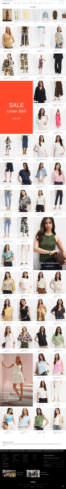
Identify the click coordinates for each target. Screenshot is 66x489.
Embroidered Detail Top (25, 295)
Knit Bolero (8, 350)
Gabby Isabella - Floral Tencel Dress (8, 159)
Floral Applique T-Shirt (25, 186)
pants (61, 444)
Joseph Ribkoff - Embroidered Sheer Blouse (41, 132)
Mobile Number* (47, 465)
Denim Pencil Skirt (25, 159)
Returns (14, 458)
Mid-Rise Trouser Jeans (25, 268)
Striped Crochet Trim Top (58, 350)
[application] (63, 486)
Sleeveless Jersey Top (41, 377)
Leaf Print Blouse (25, 350)
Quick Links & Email (6, 461)
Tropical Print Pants (24, 50)
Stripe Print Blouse (58, 186)
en (40, 486)
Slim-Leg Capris (58, 404)
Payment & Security (16, 460)
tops (26, 444)
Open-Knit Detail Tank (8, 50)
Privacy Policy (29, 484)
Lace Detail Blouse (41, 350)
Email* (46, 461)
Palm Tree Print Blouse (8, 295)
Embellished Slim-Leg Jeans (8, 241)
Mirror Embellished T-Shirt (58, 159)
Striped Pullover (58, 50)
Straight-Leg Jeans (41, 50)
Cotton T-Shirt (41, 404)
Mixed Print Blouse (58, 295)
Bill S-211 (46, 484)
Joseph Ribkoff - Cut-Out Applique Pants (58, 77)
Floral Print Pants (25, 241)
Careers (34, 458)
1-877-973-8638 (6, 458)
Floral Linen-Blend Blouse (8, 77)
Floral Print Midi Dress (41, 77)
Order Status (25, 458)
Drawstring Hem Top (41, 295)
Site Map (41, 484)
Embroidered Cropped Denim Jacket (41, 186)
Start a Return (25, 460)
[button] (61, 7)
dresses (50, 443)
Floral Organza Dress (57, 132)
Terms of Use (36, 484)
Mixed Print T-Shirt (8, 268)
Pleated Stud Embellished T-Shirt (41, 159)
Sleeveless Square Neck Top (58, 377)
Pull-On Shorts (8, 186)
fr (42, 486)
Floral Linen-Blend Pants (25, 77)
